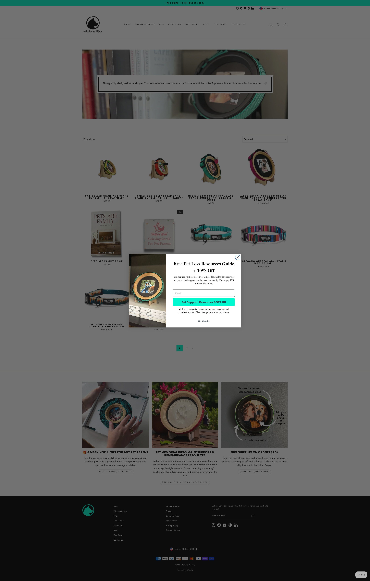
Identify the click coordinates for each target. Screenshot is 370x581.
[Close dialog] (237, 257)
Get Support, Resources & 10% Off (204, 302)
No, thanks (204, 321)
